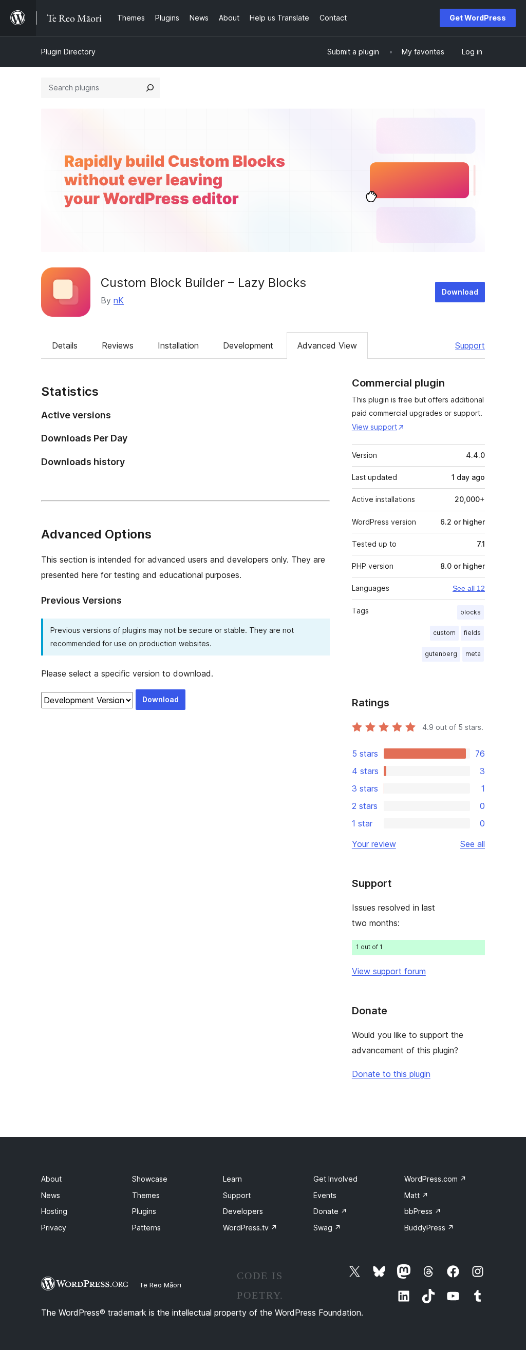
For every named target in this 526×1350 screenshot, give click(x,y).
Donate (330, 1211)
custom (444, 633)
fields (472, 633)
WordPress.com (435, 1178)
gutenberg (441, 654)
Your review (374, 844)
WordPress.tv (250, 1227)
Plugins (144, 1211)
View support (374, 426)
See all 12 (469, 588)
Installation (178, 345)
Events (324, 1195)
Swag (327, 1227)
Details (65, 345)
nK (119, 300)
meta (473, 654)
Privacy (53, 1227)
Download (460, 291)
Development (248, 345)
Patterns (146, 1227)
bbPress (422, 1211)
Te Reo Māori (160, 1285)
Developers (243, 1211)
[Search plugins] (150, 88)
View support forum (389, 971)
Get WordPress (477, 17)
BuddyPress (429, 1227)
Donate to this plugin (391, 1074)
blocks (470, 612)
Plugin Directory (68, 51)
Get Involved (335, 1178)
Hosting (54, 1211)
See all (472, 844)
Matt (416, 1195)
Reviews (118, 345)
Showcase (149, 1178)
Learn (232, 1178)
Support (470, 345)
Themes (146, 1195)
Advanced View (327, 345)
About (51, 1178)
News (50, 1195)
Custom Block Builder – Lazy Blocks (203, 282)
